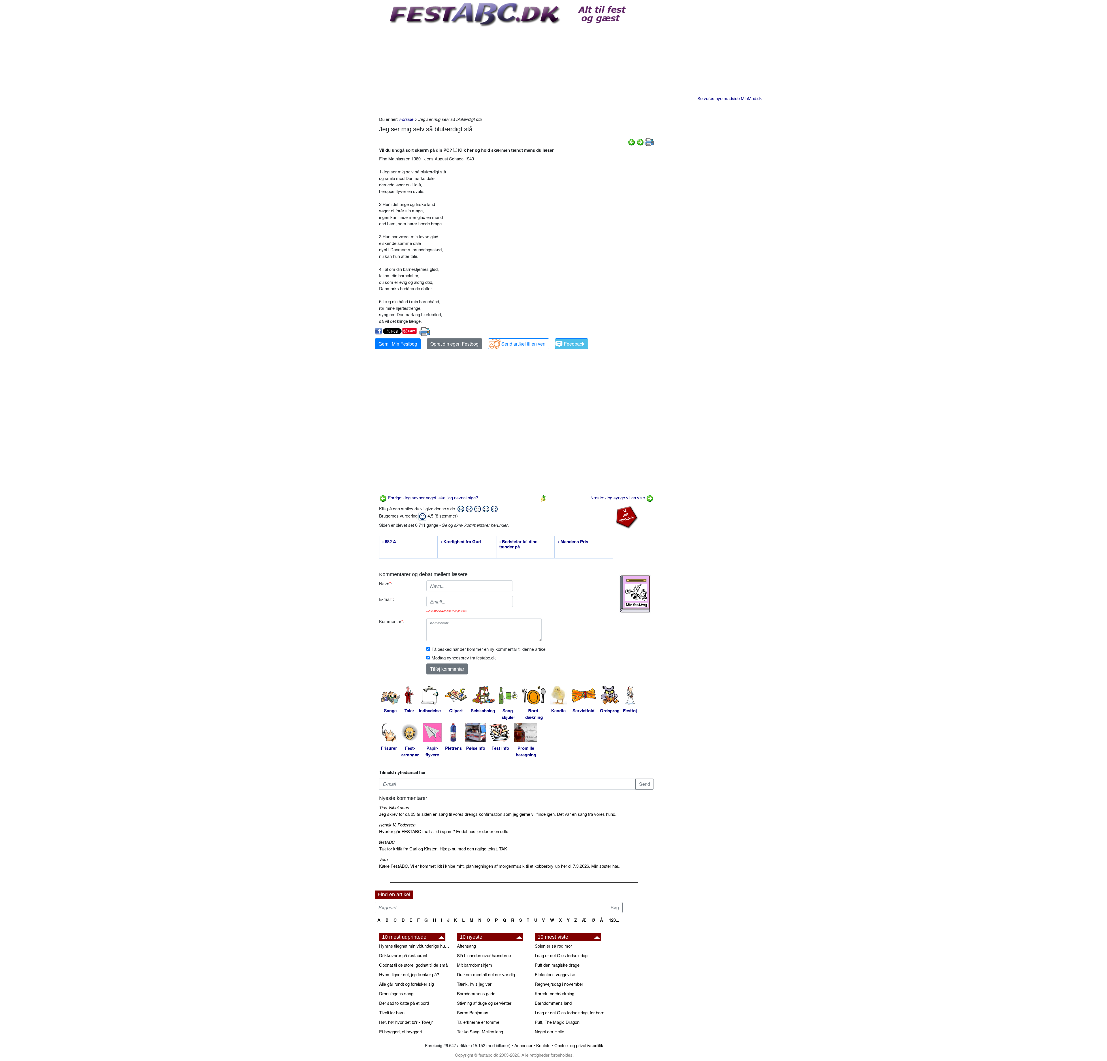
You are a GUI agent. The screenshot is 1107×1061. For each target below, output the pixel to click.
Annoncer (523, 1045)
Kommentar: (391, 621)
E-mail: (386, 599)
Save (411, 331)
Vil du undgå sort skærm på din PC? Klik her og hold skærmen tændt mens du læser (466, 150)
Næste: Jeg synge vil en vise (618, 497)
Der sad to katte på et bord (404, 1003)
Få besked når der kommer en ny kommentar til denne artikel (489, 649)
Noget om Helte (549, 1031)
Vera (383, 859)
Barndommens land (553, 1003)
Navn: (385, 583)
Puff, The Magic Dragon (557, 1022)
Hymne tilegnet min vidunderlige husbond (415, 946)
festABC (387, 842)
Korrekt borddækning (554, 993)
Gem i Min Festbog (398, 343)
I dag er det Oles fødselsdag (561, 955)
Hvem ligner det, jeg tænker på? (409, 974)
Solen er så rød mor (553, 946)
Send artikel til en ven (523, 343)
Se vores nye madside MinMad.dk (729, 98)
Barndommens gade (476, 993)
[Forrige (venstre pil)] (631, 141)
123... (614, 920)
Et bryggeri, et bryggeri (400, 1031)
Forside (406, 119)
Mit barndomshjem (474, 965)
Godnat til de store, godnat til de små (413, 965)
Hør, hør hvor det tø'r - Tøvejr (406, 1022)
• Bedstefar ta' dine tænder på (518, 544)
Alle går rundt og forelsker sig (406, 984)
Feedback (574, 343)
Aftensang (466, 946)
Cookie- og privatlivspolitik (578, 1045)
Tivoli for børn (391, 1012)
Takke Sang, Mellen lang (480, 1031)
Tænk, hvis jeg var (474, 984)
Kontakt (543, 1045)
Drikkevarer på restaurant (403, 955)
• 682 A (389, 542)
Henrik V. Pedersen (397, 825)
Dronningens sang (396, 993)
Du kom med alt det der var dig (486, 974)
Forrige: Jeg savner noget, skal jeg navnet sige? (432, 497)
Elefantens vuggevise (555, 974)
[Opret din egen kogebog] (635, 594)
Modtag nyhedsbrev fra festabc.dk (464, 658)
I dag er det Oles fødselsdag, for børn (569, 1012)
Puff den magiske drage (557, 965)
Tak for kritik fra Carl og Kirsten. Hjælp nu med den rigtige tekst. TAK (443, 849)
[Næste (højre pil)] (640, 141)
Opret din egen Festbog (454, 343)
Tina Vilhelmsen (394, 807)
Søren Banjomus (472, 1012)
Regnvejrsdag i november (559, 984)
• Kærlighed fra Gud (461, 542)
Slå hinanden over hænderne (484, 955)
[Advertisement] (516, 69)
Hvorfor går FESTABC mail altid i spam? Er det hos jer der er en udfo (443, 831)
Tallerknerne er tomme (478, 1022)
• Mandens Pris (573, 542)
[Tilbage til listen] (543, 497)
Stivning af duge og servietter (484, 1003)
